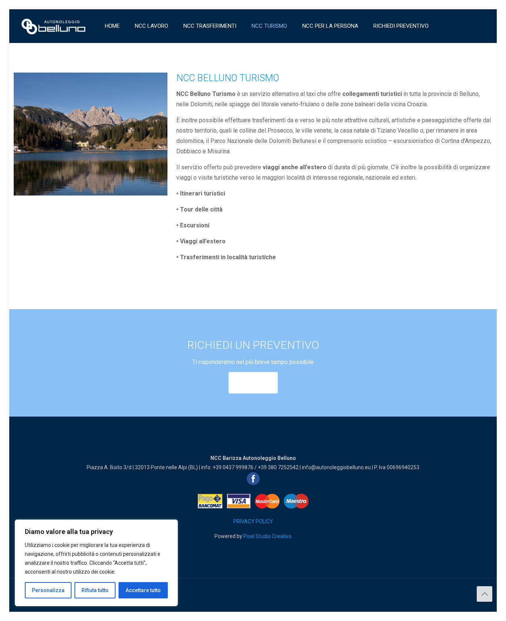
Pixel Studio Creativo (267, 536)
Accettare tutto (143, 590)
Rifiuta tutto (95, 590)
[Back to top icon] (484, 594)
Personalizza (48, 590)
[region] (96, 563)
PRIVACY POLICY (253, 521)
